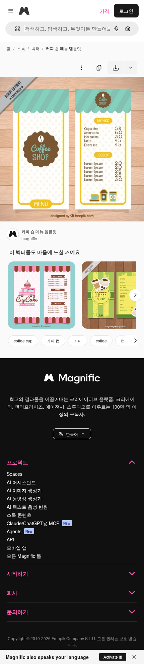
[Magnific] (72, 379)
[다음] (135, 295)
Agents (20, 531)
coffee (101, 340)
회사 (12, 592)
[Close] (134, 657)
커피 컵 (53, 340)
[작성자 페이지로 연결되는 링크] (13, 235)
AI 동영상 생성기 (24, 498)
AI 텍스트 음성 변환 (27, 506)
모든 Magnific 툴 (24, 555)
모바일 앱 (17, 547)
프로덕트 (17, 462)
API (10, 539)
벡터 (35, 48)
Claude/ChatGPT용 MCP (39, 523)
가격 (104, 10)
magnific (29, 238)
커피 (78, 340)
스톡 (21, 48)
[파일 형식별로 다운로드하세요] (130, 67)
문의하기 (17, 612)
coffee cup (23, 340)
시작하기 (17, 573)
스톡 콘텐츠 (19, 514)
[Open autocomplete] (15, 28)
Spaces (14, 473)
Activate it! (112, 657)
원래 (38, 89)
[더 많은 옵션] (81, 67)
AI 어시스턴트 (21, 482)
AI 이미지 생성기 (24, 490)
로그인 (126, 10)
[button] (72, 433)
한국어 (72, 434)
